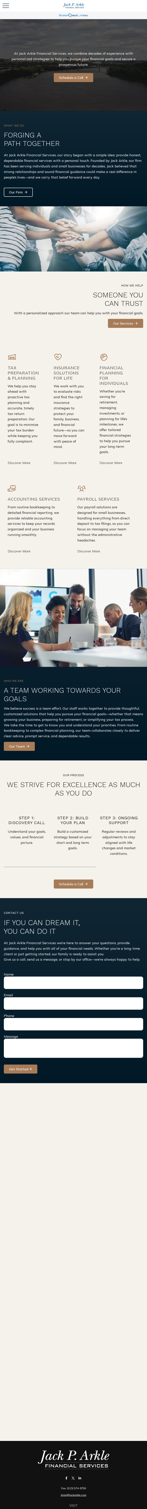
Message (11, 1036)
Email (8, 995)
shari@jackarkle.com (73, 1495)
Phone (9, 1016)
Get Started (18, 1069)
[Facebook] (66, 1478)
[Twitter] (73, 1478)
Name (9, 974)
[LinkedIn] (79, 1478)
